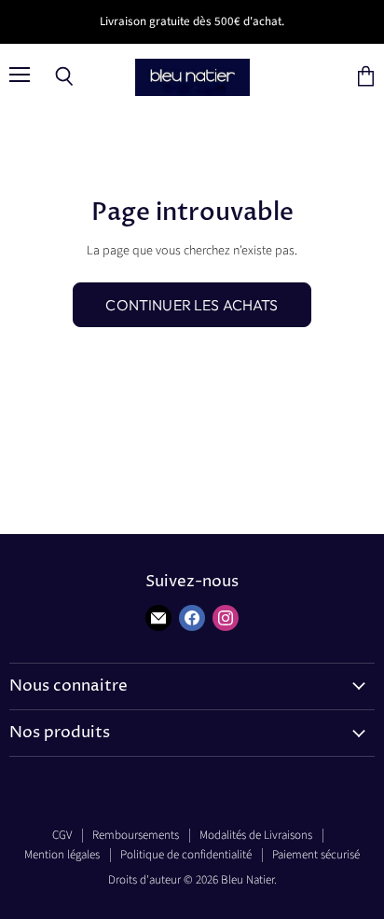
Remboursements (135, 835)
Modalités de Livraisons (255, 835)
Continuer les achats (191, 304)
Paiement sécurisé (316, 854)
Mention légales (62, 854)
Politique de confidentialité (186, 854)
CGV (62, 835)
